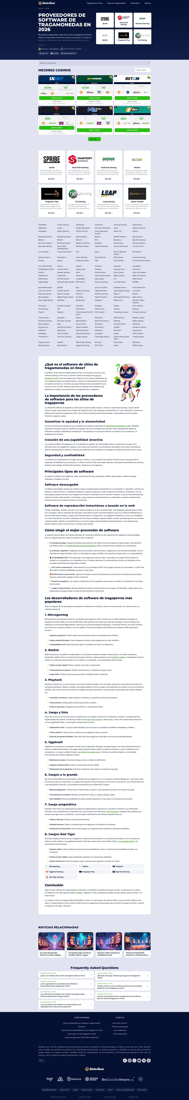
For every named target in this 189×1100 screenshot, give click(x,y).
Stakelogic (42, 333)
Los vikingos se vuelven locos (88, 752)
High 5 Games (119, 275)
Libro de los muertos (94, 719)
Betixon (41, 240)
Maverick (79, 294)
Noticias (148, 3)
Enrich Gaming (81, 257)
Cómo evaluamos (119, 1030)
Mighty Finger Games (65, 297)
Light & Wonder (101, 291)
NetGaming (80, 300)
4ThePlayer (80, 225)
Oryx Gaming (43, 309)
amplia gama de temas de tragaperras (82, 546)
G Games (98, 266)
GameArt (117, 266)
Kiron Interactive (139, 287)
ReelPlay (117, 321)
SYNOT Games (138, 333)
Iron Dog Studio (120, 282)
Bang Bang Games (64, 237)
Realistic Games (139, 318)
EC (40, 1060)
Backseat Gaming (45, 237)
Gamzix (41, 272)
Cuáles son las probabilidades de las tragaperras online (82, 1030)
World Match (62, 345)
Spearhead (61, 330)
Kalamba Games (120, 287)
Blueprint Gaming (83, 243)
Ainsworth (99, 225)
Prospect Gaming (139, 312)
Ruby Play (99, 324)
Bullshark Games (82, 246)
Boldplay (98, 243)
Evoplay (41, 260)
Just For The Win (101, 287)
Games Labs (81, 269)
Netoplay (98, 300)
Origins (117, 306)
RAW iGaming (119, 318)
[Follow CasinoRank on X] (134, 1061)
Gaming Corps (119, 269)
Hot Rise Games (63, 279)
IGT (115, 279)
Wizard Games (44, 345)
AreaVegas (42, 231)
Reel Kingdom (81, 321)
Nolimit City (118, 300)
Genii (78, 272)
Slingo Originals (82, 327)
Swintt (116, 333)
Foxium (60, 266)
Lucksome (137, 291)
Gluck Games (119, 272)
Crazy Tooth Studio (64, 252)
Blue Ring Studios (64, 243)
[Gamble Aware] (118, 1079)
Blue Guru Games (45, 243)
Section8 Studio (120, 324)
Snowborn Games (139, 327)
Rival (59, 324)
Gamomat (136, 269)
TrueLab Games (139, 337)
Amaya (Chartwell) (83, 228)
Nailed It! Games (101, 297)
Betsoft (60, 240)
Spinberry (99, 330)
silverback (136, 324)
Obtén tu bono (56, 98)
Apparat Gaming (139, 228)
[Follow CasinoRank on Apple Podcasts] (149, 1061)
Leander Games (63, 291)
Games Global (62, 269)
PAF (58, 309)
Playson (41, 312)
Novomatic (42, 306)
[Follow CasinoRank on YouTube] (139, 1061)
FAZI (96, 260)
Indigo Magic (43, 282)
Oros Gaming (138, 306)
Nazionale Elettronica (122, 297)
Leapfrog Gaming (83, 291)
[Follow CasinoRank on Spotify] (144, 1061)
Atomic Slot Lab (82, 231)
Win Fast (98, 342)
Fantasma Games (82, 260)
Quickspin (61, 318)
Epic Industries (100, 257)
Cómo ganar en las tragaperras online (82, 1034)
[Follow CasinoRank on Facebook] (125, 1061)
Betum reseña (132, 101)
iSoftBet (136, 282)
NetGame (61, 300)
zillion (116, 345)
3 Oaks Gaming (63, 225)
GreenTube (61, 275)
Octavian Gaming (64, 306)
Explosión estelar (118, 657)
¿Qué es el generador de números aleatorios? (82, 1037)
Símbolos (81, 1027)
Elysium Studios (44, 257)
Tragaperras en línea (94, 3)
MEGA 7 (117, 294)
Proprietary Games (121, 312)
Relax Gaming (43, 324)
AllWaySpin (42, 228)
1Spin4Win (42, 225)
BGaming (117, 240)
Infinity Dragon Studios (66, 282)
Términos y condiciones (58, 1097)
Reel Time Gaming (102, 321)
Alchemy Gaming (120, 225)
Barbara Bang (81, 237)
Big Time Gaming (139, 240)
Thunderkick (43, 337)
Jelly (77, 287)
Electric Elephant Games (120, 253)
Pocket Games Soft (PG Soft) (84, 313)
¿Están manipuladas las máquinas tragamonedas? (82, 1023)
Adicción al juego (110, 1097)
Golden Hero (43, 275)
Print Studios (100, 312)
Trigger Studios (82, 337)
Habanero (80, 275)
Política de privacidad (120, 1027)
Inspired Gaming (101, 282)
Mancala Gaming (44, 294)
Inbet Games (138, 279)
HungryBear (81, 279)
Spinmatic (118, 330)
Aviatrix (135, 231)
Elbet (97, 252)
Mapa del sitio (133, 1097)
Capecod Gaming (101, 246)
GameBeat (137, 266)
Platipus (117, 309)
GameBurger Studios (46, 269)
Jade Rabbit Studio (45, 287)
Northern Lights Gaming (139, 301)
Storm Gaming (63, 333)
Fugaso (79, 266)
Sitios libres (135, 3)
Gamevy (98, 269)
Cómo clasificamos (120, 1034)
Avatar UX (117, 231)
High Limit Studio (139, 275)
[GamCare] (74, 1079)
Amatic (60, 228)
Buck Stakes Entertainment (63, 247)
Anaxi (116, 228)
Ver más (93, 139)
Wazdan (60, 342)
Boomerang (118, 243)
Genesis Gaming (63, 272)
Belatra (98, 237)
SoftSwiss (42, 330)
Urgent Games (44, 342)
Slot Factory (99, 327)
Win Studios (118, 342)
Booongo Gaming (45, 246)
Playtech (60, 312)
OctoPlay (79, 306)
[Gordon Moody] (91, 1079)
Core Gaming (43, 252)
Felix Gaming (119, 260)
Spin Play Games (82, 330)
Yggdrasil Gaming (83, 345)
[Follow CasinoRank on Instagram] (130, 1061)
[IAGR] (50, 1079)
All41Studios (137, 225)
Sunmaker (99, 333)
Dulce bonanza (112, 812)
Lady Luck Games (45, 291)
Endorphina (61, 257)
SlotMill (117, 327)
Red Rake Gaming (45, 321)
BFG (96, 240)
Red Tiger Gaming (64, 321)
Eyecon (60, 260)
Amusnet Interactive (102, 228)
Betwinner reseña (94, 101)
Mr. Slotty (79, 297)
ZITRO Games (138, 345)
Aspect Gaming (63, 231)
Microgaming (43, 297)
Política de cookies (85, 1097)
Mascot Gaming (63, 294)
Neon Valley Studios (46, 300)
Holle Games (43, 279)
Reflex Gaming (138, 321)
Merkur (136, 294)
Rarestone (99, 318)
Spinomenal (137, 330)
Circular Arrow (138, 246)
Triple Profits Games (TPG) (121, 338)
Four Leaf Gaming (45, 266)
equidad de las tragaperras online (118, 426)
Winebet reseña (56, 131)
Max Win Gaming (101, 294)
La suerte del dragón (126, 841)
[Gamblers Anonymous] (60, 1079)
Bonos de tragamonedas (116, 3)
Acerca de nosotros (120, 1023)
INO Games (80, 282)
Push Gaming (43, 318)
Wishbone (136, 342)
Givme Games (100, 272)
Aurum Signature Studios (101, 232)
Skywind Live (43, 327)
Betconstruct (138, 237)
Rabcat (79, 318)
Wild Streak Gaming (83, 342)
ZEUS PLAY (99, 345)
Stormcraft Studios (83, 333)
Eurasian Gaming (139, 257)
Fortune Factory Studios (141, 260)
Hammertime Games (103, 275)
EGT (77, 252)
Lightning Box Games (122, 291)
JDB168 (60, 287)
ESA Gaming (118, 257)
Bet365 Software (120, 237)
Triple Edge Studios (102, 337)
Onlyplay (98, 306)
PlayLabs (136, 309)
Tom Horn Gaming (64, 337)
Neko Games (138, 297)
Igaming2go (99, 279)
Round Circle (81, 324)
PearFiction (80, 309)
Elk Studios (137, 252)
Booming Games (139, 243)
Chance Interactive (121, 246)
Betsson (79, 240)
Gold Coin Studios (139, 272)
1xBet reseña (56, 101)
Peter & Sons (100, 309)
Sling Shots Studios (64, 327)
